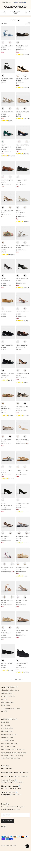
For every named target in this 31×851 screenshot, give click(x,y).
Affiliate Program (7, 693)
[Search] (5, 12)
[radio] (2, 42)
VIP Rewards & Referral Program (12, 749)
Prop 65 (4, 711)
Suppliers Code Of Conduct (11, 708)
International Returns (9, 746)
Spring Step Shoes (10, 845)
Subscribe (7, 821)
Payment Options (7, 702)
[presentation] (28, 141)
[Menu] (1, 12)
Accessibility (5, 705)
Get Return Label (7, 737)
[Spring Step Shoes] (15, 12)
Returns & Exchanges (9, 734)
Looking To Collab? (8, 696)
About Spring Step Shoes (10, 690)
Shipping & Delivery (8, 740)
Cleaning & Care (7, 731)
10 (16, 679)
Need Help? (5, 722)
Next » (21, 679)
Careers (4, 699)
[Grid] (26, 23)
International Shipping (9, 743)
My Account (5, 725)
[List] (29, 23)
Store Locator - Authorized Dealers (13, 753)
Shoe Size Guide (7, 728)
